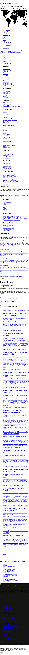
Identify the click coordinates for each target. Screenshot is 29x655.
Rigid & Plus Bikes (7, 134)
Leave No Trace (6, 606)
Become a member (7, 640)
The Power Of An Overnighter (9, 607)
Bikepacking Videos (7, 70)
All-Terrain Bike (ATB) (21, 218)
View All (5, 112)
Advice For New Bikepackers (9, 180)
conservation (19, 592)
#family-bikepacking (7, 83)
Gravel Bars (5, 121)
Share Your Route (7, 638)
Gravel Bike (18, 217)
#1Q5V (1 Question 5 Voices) (9, 85)
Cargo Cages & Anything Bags (10, 120)
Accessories (5, 97)
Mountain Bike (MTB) (22, 216)
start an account (7, 649)
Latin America (6, 203)
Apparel (4, 96)
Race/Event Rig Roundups (9, 145)
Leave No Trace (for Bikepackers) (10, 174)
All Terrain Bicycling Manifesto (10, 624)
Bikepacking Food (7, 166)
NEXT (4, 554)
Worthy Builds (6, 146)
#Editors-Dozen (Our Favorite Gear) (11, 102)
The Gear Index (6, 614)
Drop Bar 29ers (6, 122)
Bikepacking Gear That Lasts (9, 176)
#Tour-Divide (6, 82)
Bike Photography (7, 168)
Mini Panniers (6, 117)
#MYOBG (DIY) (7, 105)
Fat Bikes (5, 138)
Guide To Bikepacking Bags (9, 175)
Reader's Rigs (6, 619)
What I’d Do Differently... (8, 629)
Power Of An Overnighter (8, 179)
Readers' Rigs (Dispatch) (8, 156)
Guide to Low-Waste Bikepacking (10, 626)
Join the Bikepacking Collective (7, 50)
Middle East (5, 209)
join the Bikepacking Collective (7, 244)
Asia (4, 207)
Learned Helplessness (7, 631)
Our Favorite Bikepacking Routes (10, 181)
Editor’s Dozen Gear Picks (9, 618)
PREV (4, 546)
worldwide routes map (10, 195)
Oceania (4, 211)
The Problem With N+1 (8, 628)
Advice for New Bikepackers (9, 608)
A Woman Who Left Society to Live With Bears (13, 627)
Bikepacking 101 (6, 605)
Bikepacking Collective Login (9, 639)
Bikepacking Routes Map (8, 611)
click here (8, 245)
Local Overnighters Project (8, 236)
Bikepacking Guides (7, 164)
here (1, 595)
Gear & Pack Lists (7, 167)
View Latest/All (6, 69)
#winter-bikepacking (7, 84)
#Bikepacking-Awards (8, 177)
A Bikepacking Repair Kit (8, 621)
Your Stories (5, 71)
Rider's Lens (5, 74)
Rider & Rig (5, 143)
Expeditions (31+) (7, 230)
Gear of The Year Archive (8, 617)
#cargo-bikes (6, 155)
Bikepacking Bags (7, 92)
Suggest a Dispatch (7, 637)
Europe (4, 205)
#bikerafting (5, 80)
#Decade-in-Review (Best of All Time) (11, 106)
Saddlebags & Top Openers (9, 118)
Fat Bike (18, 220)
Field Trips (5, 75)
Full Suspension (6, 137)
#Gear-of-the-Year (7, 104)
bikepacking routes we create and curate (9, 290)
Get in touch (2, 293)
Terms (26, 644)
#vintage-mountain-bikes (8, 154)
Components (5, 93)
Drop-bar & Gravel (7, 135)
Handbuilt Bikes (6, 147)
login (1, 649)
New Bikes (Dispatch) (8, 158)
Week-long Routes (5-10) (8, 228)
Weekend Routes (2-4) (8, 226)
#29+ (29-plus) (6, 153)
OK (1, 645)
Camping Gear (6, 95)
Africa (4, 208)
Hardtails (5, 133)
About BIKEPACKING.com (9, 634)
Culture (4, 72)
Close (2, 653)
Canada (4, 204)
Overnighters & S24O (8, 225)
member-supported (16, 587)
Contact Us (5, 184)
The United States (7, 202)
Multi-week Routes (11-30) (9, 229)
